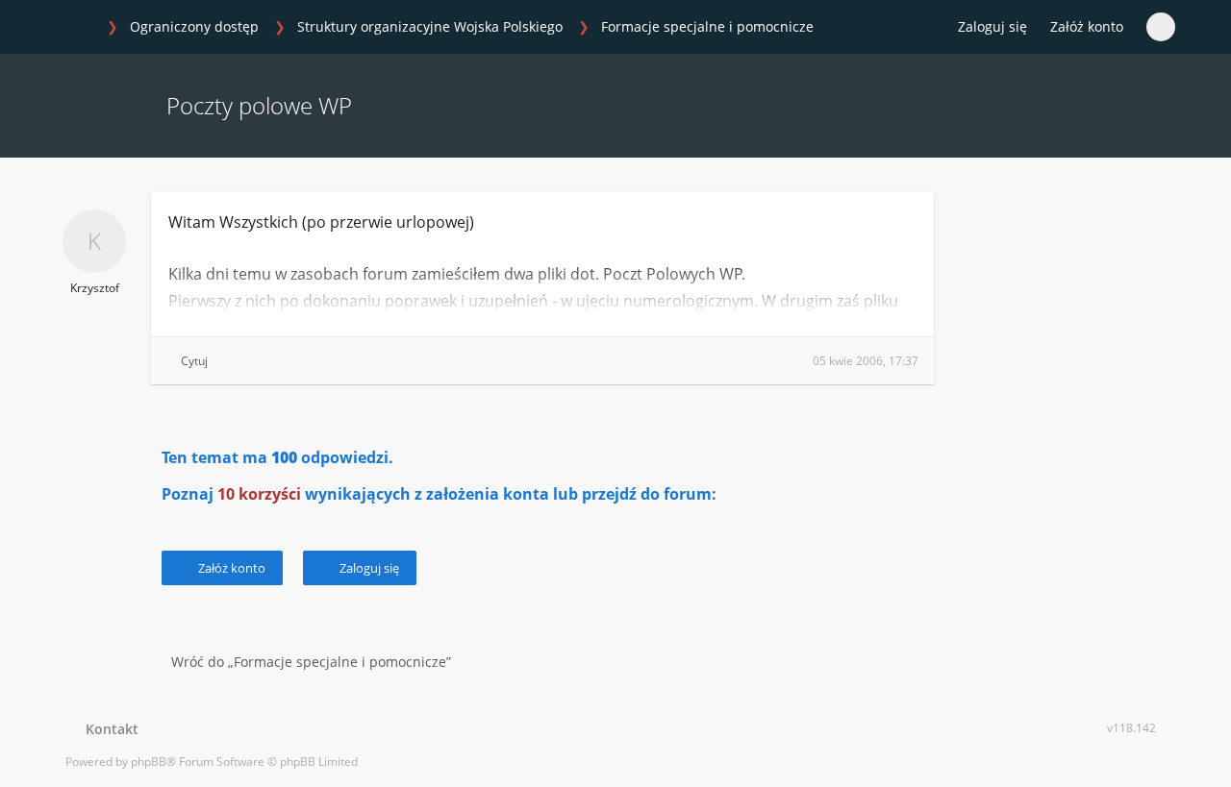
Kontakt (108, 729)
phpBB (148, 761)
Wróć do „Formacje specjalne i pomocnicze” (311, 661)
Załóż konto (1086, 26)
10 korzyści (259, 493)
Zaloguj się (368, 568)
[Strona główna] (76, 27)
